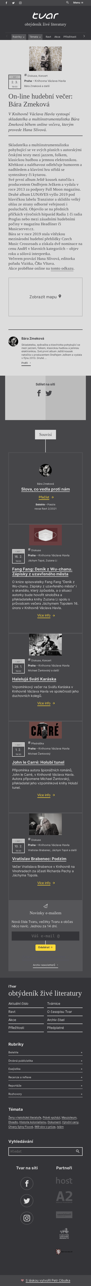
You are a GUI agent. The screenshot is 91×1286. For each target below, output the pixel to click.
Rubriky (17, 36)
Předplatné (55, 1028)
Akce (57, 36)
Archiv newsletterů (44, 965)
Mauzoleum (69, 1117)
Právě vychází (51, 1117)
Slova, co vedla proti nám (45, 489)
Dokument (54, 1122)
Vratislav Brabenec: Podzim (39, 858)
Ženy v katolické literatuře (24, 1117)
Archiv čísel (55, 1020)
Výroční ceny (70, 1122)
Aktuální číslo (18, 1003)
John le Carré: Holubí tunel (38, 762)
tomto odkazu (62, 268)
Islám (60, 1126)
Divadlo (13, 1122)
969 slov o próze (45, 1126)
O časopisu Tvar (59, 1012)
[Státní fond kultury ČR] (64, 1252)
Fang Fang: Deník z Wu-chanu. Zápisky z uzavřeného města (42, 571)
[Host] (64, 1181)
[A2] (64, 1198)
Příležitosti (69, 36)
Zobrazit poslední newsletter (44, 957)
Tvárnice (53, 1003)
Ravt (48, 36)
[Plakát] (45, 58)
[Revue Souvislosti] (64, 1215)
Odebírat (44, 947)
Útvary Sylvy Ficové (20, 1126)
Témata (34, 36)
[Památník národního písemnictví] (64, 1234)
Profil (24, 363)
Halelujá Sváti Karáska (34, 679)
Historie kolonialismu (32, 1122)
